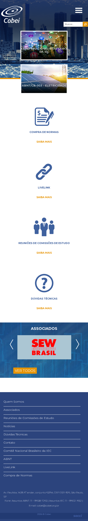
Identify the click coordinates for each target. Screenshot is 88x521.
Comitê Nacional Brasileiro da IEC (27, 451)
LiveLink (9, 467)
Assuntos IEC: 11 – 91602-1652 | (66, 500)
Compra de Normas (17, 475)
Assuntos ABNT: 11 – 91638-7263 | (30, 500)
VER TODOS (25, 371)
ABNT (7, 459)
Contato (9, 442)
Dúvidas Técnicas (15, 434)
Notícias (9, 426)
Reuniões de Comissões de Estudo (28, 418)
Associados (11, 410)
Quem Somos (13, 401)
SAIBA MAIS (44, 141)
